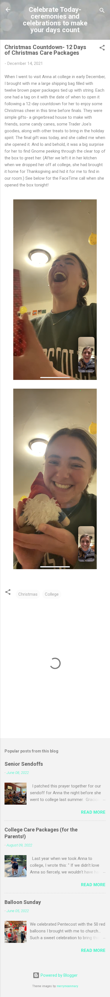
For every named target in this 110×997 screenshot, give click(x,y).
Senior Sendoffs (24, 764)
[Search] (102, 11)
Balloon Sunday (23, 902)
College (52, 594)
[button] (102, 48)
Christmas (28, 594)
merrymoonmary (67, 986)
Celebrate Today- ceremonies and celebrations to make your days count (55, 20)
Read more (93, 812)
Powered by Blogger (58, 975)
